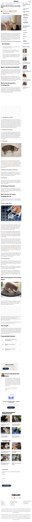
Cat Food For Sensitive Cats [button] (25, 17)
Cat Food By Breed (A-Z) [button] (26, 12)
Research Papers (26, 503)
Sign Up (11, 407)
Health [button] (24, 34)
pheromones (7, 161)
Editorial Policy (25, 502)
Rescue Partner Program (27, 501)
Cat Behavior (3, 4)
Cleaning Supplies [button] (26, 43)
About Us (2, 501)
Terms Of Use (12, 503)
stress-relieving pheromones (11, 249)
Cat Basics (13, 450)
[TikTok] (20, 498)
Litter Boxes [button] (25, 32)
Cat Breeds (2, 450)
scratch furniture (10, 77)
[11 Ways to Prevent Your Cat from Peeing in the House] (16, 433)
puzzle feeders (6, 233)
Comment (3, 474)
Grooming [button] (24, 36)
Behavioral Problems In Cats (10, 4)
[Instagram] (12, 498)
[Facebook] (17, 498)
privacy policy (15, 518)
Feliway (12, 248)
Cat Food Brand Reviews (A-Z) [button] (25, 22)
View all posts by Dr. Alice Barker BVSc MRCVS (11, 387)
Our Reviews (3, 503)
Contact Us (3, 502)
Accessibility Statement (14, 502)
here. (19, 512)
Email (3, 481)
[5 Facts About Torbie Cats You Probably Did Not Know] (5, 449)
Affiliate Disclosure (13, 501)
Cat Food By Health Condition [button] (26, 15)
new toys (11, 233)
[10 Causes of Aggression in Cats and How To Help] (5, 433)
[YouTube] (15, 498)
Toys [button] (24, 38)
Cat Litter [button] (24, 30)
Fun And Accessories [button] (25, 41)
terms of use (11, 518)
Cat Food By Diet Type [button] (26, 9)
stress (14, 173)
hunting (2, 133)
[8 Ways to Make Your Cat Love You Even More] (16, 449)
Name (3, 478)
